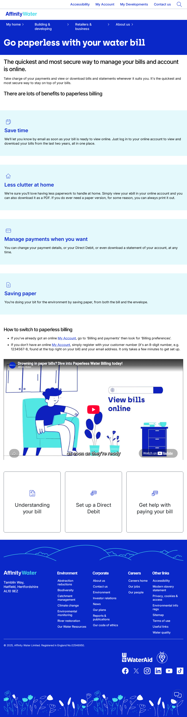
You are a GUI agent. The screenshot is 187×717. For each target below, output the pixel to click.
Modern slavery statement (163, 588)
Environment (101, 592)
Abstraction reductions (65, 582)
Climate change (68, 605)
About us (99, 580)
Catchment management (66, 597)
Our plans (99, 610)
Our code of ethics (105, 625)
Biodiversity (66, 590)
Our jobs (134, 586)
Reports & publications (101, 617)
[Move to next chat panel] (177, 695)
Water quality (162, 632)
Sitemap (158, 615)
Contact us (162, 4)
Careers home (138, 580)
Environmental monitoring (67, 613)
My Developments (134, 4)
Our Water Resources (72, 626)
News (97, 604)
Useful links (160, 626)
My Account (105, 4)
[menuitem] (18, 26)
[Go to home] (21, 14)
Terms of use (161, 621)
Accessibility (80, 4)
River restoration (69, 621)
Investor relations (104, 598)
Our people (136, 592)
